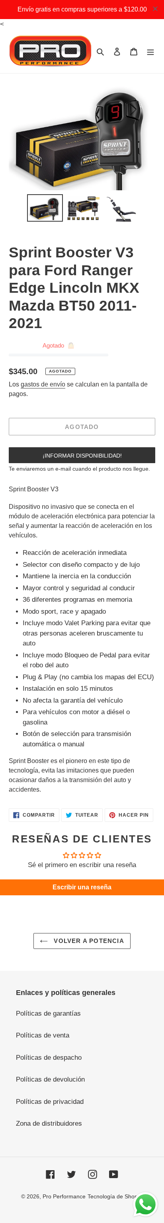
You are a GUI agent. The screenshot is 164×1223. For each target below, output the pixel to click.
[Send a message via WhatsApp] (145, 1204)
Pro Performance (64, 1196)
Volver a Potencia (88, 940)
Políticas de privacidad (50, 1101)
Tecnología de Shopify (115, 1196)
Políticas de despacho (49, 1057)
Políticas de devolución (50, 1079)
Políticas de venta (42, 1035)
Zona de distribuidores (49, 1123)
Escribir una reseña (82, 887)
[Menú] (150, 51)
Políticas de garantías (48, 1013)
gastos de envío (43, 384)
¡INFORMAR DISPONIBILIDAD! (82, 455)
